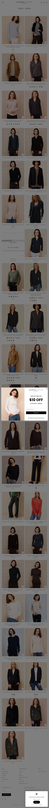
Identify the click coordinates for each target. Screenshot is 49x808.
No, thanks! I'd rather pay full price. (36, 418)
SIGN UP (36, 412)
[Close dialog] (46, 388)
